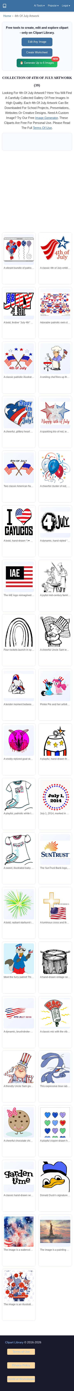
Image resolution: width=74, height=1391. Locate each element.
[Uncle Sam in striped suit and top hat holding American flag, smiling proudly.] (55, 633)
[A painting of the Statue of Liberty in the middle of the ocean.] (55, 1231)
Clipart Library (14, 1342)
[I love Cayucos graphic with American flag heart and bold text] (19, 522)
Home (7, 15)
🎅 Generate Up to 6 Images (38, 61)
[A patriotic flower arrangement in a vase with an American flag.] (19, 1286)
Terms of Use (21, 1351)
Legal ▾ (66, 5)
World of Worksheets (21, 1379)
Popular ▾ (53, 5)
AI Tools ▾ (39, 5)
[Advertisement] (37, 191)
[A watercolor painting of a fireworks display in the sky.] (19, 1236)
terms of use (42, 128)
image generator (46, 118)
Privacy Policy (21, 1365)
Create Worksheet (37, 52)
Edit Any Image (37, 41)
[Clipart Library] (4, 6)
